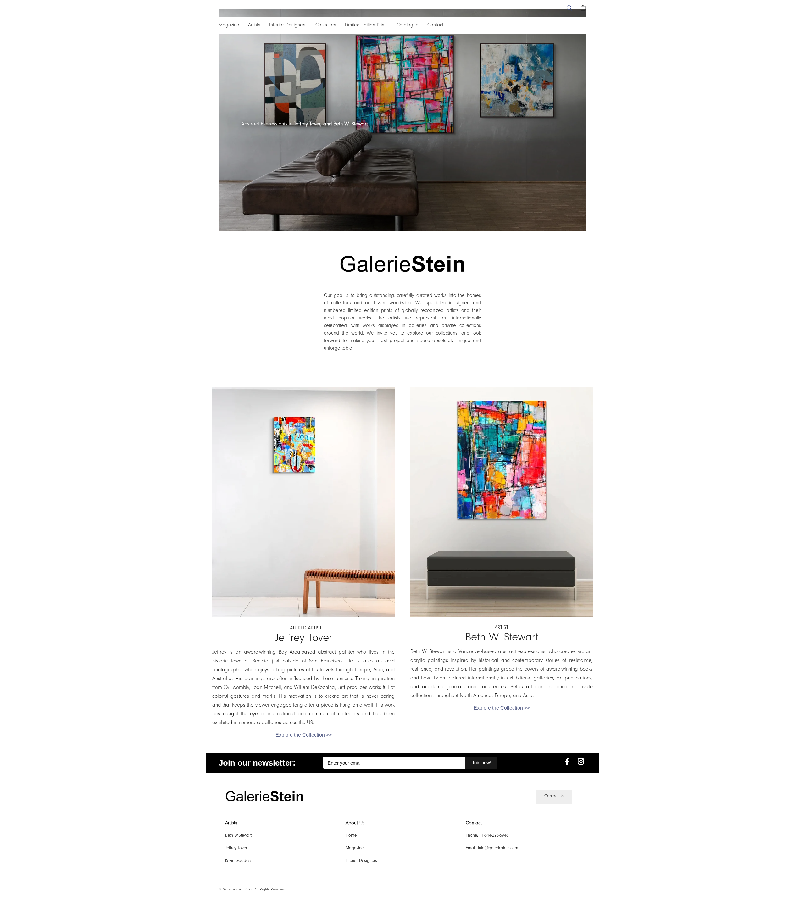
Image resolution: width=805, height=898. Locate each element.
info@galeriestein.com (498, 848)
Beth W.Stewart (238, 836)
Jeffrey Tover (236, 848)
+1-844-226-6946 (493, 836)
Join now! (481, 762)
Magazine (355, 848)
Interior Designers (361, 861)
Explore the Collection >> (303, 735)
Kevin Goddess (238, 861)
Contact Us (554, 797)
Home (351, 836)
